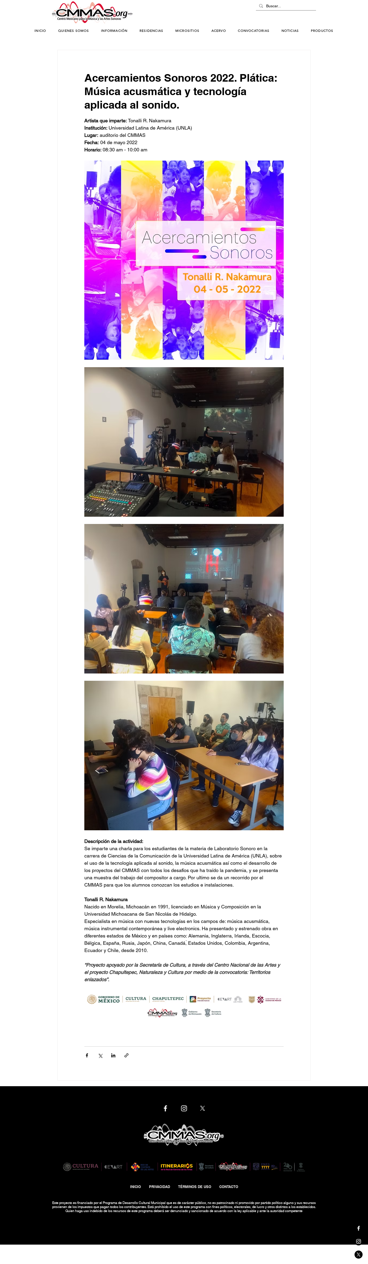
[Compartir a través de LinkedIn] (113, 1055)
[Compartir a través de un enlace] (126, 1055)
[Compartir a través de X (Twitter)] (100, 1055)
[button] (114, 31)
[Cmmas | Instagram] (359, 1241)
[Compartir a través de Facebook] (86, 1055)
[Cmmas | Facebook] (359, 1228)
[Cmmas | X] (359, 1255)
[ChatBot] (300, 13)
